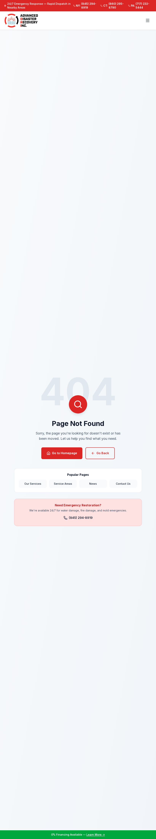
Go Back (102, 453)
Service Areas (63, 483)
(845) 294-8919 (86, 5)
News (93, 483)
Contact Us (123, 483)
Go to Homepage (64, 453)
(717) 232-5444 (140, 5)
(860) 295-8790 (113, 5)
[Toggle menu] (147, 20)
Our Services (32, 483)
